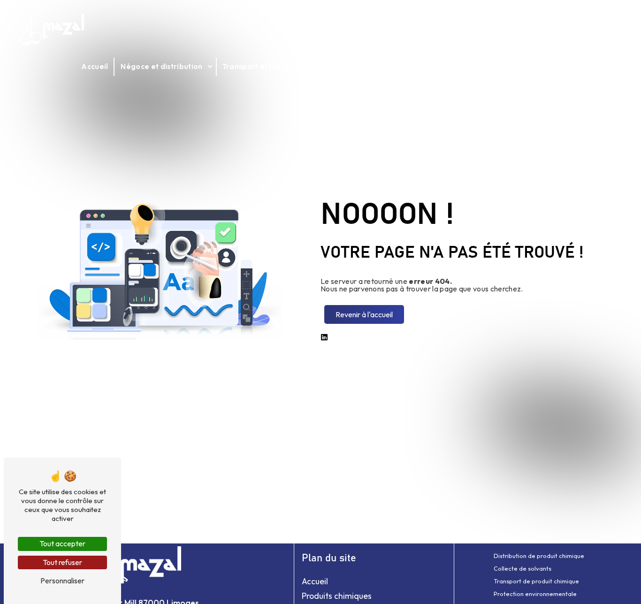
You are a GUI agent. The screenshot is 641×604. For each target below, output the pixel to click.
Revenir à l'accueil (364, 314)
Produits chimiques (337, 595)
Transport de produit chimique (536, 581)
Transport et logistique (263, 66)
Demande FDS (538, 66)
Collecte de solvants (522, 568)
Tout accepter (62, 543)
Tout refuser (62, 562)
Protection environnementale (535, 593)
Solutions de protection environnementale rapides (409, 66)
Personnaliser (62, 580)
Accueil (94, 66)
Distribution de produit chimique (539, 555)
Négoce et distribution (161, 66)
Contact (590, 66)
